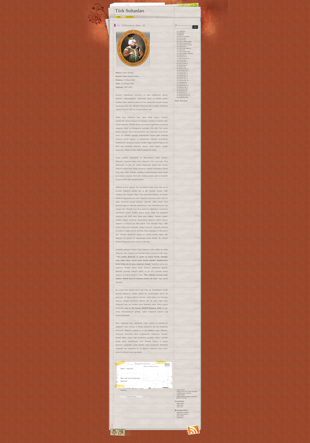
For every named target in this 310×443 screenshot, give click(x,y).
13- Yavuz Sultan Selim (183, 51)
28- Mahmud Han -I (182, 77)
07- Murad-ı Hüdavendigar (184, 41)
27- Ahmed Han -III (182, 75)
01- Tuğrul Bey (181, 31)
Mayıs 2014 (180, 403)
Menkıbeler (180, 417)
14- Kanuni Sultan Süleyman (185, 53)
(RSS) (188, 431)
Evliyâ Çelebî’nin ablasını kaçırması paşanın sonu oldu (186, 397)
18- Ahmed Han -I (182, 60)
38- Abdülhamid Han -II (183, 94)
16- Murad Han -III (182, 56)
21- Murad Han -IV (182, 65)
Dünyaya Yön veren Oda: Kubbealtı (187, 391)
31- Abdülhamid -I (182, 82)
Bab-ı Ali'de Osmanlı (182, 414)
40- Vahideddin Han (182, 97)
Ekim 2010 (180, 407)
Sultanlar (129, 17)
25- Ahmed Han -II (182, 72)
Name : (126, 368)
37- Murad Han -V (182, 92)
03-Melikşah (180, 34)
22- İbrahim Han (181, 67)
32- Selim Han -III (182, 84)
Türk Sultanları (129, 10)
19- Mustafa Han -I (182, 61)
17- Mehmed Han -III (183, 58)
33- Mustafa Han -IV (182, 85)
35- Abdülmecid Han (182, 89)
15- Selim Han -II (181, 55)
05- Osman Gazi (181, 38)
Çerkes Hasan (181, 389)
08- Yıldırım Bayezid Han (184, 43)
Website (123, 390)
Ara (176, 24)
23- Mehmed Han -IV (183, 68)
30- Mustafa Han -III (182, 80)
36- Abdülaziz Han (182, 90)
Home (118, 17)
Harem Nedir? (181, 395)
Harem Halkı (180, 415)
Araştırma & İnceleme (183, 412)
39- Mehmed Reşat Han (183, 95)
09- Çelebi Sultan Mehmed (184, 45)
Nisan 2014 (180, 405)
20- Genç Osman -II (182, 63)
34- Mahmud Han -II (182, 87)
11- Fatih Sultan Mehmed (184, 48)
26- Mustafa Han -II (182, 73)
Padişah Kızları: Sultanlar (184, 393)
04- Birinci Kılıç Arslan (183, 36)
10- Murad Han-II (181, 46)
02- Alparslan (180, 33)
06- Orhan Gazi (181, 39)
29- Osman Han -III (182, 78)
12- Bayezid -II (181, 50)
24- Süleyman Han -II (183, 70)
